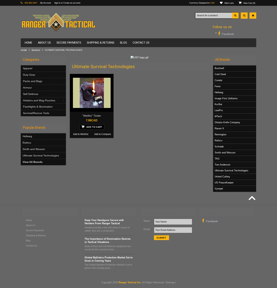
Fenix (218, 86)
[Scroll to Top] (251, 198)
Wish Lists (229, 3)
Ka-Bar (218, 104)
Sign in (57, 3)
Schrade (219, 146)
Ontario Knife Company (227, 122)
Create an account (71, 3)
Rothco (27, 142)
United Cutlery (222, 176)
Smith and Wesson (34, 149)
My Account (45, 3)
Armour (27, 87)
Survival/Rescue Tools (36, 113)
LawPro (219, 110)
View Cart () (249, 3)
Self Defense (30, 93)
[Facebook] (226, 33)
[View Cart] (252, 15)
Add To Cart (94, 127)
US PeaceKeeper (224, 182)
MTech (218, 116)
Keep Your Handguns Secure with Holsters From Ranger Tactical (104, 222)
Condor (218, 80)
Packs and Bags (32, 81)
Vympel (219, 188)
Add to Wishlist (80, 134)
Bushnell (219, 68)
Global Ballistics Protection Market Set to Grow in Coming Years (109, 259)
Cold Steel (220, 74)
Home (24, 50)
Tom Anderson (222, 164)
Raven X (219, 128)
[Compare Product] (244, 15)
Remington (220, 134)
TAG (217, 158)
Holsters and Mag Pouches (39, 100)
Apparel (27, 68)
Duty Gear (29, 74)
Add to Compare (102, 134)
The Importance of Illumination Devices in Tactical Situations (108, 240)
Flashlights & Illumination (38, 106)
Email (147, 229)
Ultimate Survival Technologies (41, 155)
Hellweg (27, 136)
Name (147, 220)
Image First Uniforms (226, 98)
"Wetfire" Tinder (91, 115)
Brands (36, 50)
